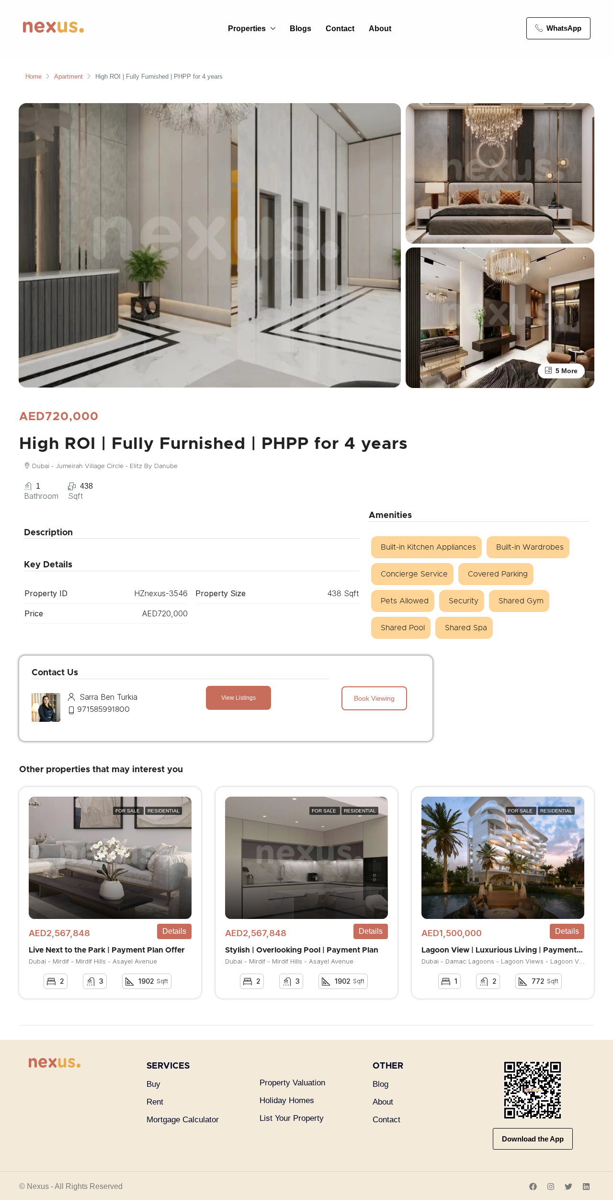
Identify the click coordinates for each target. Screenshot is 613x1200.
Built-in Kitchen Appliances (428, 547)
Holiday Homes (287, 1100)
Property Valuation (292, 1082)
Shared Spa (466, 628)
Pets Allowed (405, 601)
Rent (155, 1101)
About (380, 28)
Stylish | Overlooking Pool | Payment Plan (301, 950)
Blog (380, 1084)
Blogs (300, 28)
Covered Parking (498, 574)
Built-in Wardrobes (530, 547)
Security (463, 601)
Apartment (68, 76)
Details (174, 931)
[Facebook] (533, 1186)
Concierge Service (414, 574)
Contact (340, 28)
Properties (247, 28)
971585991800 (103, 709)
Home (33, 76)
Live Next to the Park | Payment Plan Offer (107, 950)
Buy (153, 1084)
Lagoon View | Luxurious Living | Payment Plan (508, 950)
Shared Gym (521, 601)
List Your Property (292, 1118)
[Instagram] (550, 1186)
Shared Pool (403, 628)
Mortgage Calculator (183, 1119)
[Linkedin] (586, 1186)
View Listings (238, 697)
